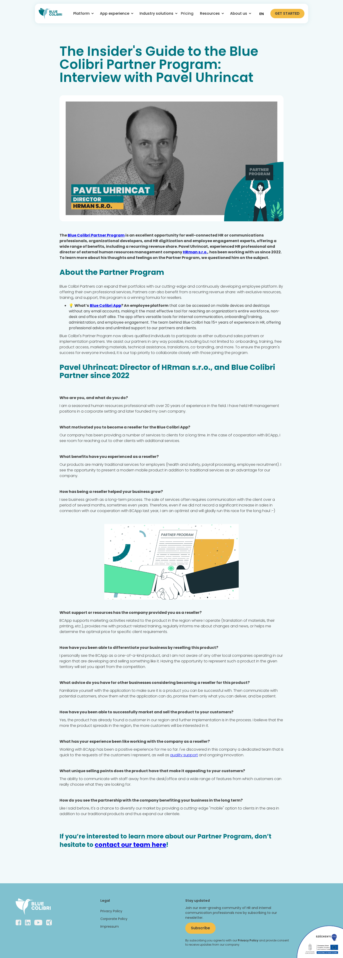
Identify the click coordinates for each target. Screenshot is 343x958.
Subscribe (200, 928)
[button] (82, 13)
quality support (184, 755)
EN (261, 13)
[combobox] (262, 13)
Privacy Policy (111, 911)
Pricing (187, 13)
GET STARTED (287, 13)
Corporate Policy (113, 918)
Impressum (109, 926)
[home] (50, 13)
